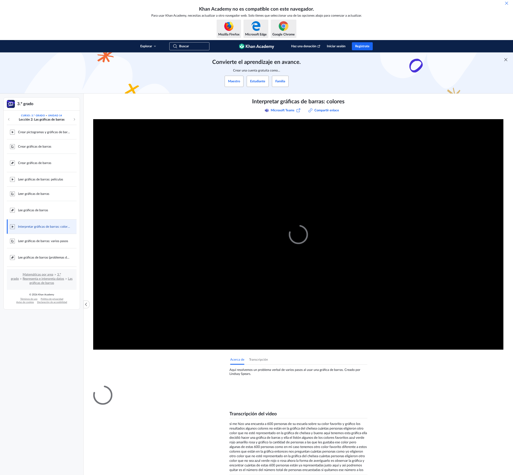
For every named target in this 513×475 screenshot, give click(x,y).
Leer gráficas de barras (33, 193)
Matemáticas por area (38, 274)
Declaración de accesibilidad (52, 302)
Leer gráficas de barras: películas (40, 179)
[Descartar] (506, 3)
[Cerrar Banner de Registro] (506, 60)
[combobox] (345, 437)
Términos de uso (28, 299)
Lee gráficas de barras (33, 210)
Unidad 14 (55, 115)
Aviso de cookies (25, 302)
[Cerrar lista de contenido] (86, 304)
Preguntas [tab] (241, 389)
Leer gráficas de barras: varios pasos (43, 241)
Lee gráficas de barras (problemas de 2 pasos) (44, 257)
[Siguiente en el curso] (74, 119)
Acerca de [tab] (237, 359)
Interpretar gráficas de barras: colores (44, 226)
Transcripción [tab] (258, 359)
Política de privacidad (52, 299)
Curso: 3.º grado (33, 115)
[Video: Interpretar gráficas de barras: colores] (298, 234)
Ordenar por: (317, 436)
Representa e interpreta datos (43, 278)
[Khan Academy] (256, 46)
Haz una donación (303, 46)
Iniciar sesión (336, 46)
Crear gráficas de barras (34, 146)
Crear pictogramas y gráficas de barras (44, 132)
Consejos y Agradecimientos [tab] (273, 389)
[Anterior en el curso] (8, 119)
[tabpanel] (298, 370)
